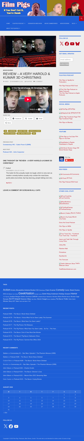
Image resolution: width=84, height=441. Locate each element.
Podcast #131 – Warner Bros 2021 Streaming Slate (30, 375)
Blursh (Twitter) (76, 213)
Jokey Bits (62, 245)
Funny (16, 294)
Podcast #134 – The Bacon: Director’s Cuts (28, 372)
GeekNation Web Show (35, 23)
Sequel (17, 299)
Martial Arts (49, 296)
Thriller (66, 299)
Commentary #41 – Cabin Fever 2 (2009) (17, 143)
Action (6, 289)
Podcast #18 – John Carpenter (13, 151)
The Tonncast (63, 259)
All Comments (74, 174)
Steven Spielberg (51, 299)
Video (7, 81)
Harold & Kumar (35, 131)
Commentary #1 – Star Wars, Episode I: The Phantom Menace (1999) (33, 353)
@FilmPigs (71, 109)
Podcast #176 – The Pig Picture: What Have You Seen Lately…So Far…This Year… (30, 328)
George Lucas (38, 294)
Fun (13, 294)
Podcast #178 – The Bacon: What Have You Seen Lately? (21, 321)
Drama (76, 290)
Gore (44, 294)
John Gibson (7, 368)
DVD (4, 294)
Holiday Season (10, 133)
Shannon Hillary (26, 299)
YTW (29, 301)
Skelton (5, 353)
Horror (74, 293)
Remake (6, 299)
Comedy (60, 290)
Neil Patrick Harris (24, 133)
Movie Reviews (64, 23)
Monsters (55, 296)
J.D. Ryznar (6, 296)
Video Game (72, 299)
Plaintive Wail (63, 248)
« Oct (5, 412)
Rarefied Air (63, 256)
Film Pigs (29, 81)
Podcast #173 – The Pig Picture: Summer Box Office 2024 (22, 340)
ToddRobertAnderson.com (67, 269)
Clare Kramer (50, 290)
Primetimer (62, 252)
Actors (13, 290)
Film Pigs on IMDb (65, 226)
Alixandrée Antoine (23, 290)
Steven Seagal (42, 299)
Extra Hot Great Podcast (67, 222)
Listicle (34, 296)
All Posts (69, 178)
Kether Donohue (26, 296)
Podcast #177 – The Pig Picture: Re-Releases (18, 325)
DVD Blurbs (9, 294)
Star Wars (34, 299)
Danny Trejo (23, 131)
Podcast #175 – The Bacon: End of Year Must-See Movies (22, 332)
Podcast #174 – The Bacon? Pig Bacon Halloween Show (21, 336)
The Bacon (59, 299)
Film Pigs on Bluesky (66, 122)
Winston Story (7, 301)
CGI (37, 290)
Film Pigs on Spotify (65, 230)
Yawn (17, 301)
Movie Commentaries (51, 23)
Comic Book (69, 290)
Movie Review (62, 296)
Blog (73, 23)
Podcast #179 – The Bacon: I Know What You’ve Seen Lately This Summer (27, 317)
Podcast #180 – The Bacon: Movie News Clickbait (19, 314)
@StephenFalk (75, 113)
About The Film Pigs (12, 28)
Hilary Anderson (52, 294)
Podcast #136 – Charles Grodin (24, 368)
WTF (13, 301)
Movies (68, 296)
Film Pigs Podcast (18, 23)
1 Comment (39, 81)
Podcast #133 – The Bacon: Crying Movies (28, 379)
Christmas (12, 131)
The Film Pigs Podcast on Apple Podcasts (69, 94)
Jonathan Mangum (15, 296)
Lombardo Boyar (42, 296)
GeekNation (26, 293)
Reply (10, 183)
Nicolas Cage (75, 296)
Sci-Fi (11, 299)
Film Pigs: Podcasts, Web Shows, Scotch (24, 438)
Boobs (32, 290)
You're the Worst (23, 301)
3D (5, 131)
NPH (34, 133)
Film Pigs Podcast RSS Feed (68, 85)
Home (8, 23)
